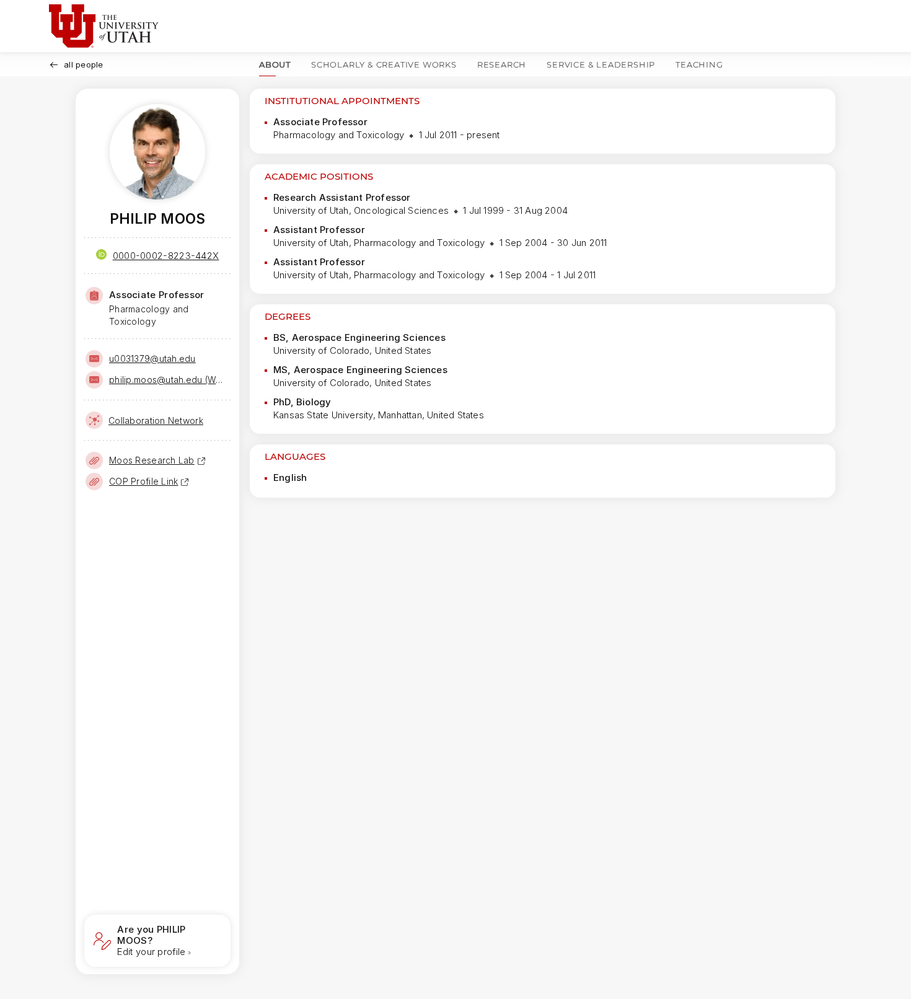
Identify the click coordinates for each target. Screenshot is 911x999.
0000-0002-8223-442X (166, 256)
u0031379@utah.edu (152, 358)
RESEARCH (501, 64)
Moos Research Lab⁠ (152, 460)
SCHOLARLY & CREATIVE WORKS (384, 64)
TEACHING (699, 64)
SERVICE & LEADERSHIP (601, 64)
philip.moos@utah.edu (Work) (168, 379)
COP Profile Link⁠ (143, 481)
